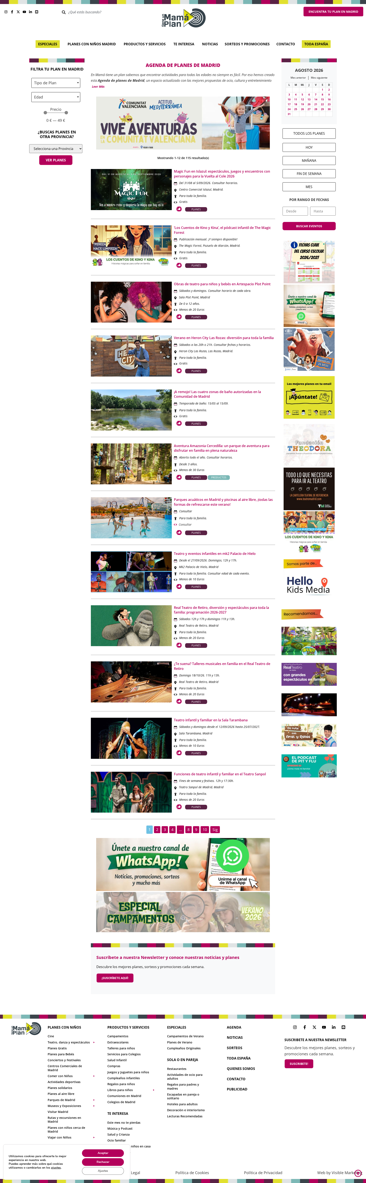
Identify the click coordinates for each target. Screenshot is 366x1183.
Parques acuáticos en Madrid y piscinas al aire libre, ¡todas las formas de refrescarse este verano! (223, 502)
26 (302, 109)
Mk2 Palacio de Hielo (193, 567)
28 (315, 109)
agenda (234, 1027)
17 (289, 104)
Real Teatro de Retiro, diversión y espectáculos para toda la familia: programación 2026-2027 (221, 610)
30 (329, 109)
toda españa (239, 1058)
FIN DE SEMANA (309, 173)
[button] (98, 86)
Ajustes (103, 1171)
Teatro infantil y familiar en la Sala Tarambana (211, 720)
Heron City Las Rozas (193, 351)
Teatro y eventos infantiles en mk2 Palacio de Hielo (215, 553)
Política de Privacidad (263, 1172)
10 (289, 99)
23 (329, 104)
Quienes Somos (241, 1068)
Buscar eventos (309, 226)
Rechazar (103, 1162)
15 (322, 99)
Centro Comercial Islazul (195, 189)
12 (302, 99)
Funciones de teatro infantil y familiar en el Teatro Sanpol (220, 774)
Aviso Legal (130, 1172)
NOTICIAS (235, 1037)
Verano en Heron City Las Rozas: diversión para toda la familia (224, 337)
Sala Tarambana (190, 733)
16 (329, 99)
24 (289, 109)
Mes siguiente (319, 77)
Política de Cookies (192, 1172)
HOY (309, 147)
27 (309, 109)
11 (295, 99)
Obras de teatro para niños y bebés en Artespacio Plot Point (222, 284)
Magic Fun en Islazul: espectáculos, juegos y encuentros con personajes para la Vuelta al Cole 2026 (222, 173)
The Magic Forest (190, 246)
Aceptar (103, 1153)
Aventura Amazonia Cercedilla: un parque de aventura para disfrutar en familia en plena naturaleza (221, 448)
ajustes (56, 1168)
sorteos (234, 1048)
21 (315, 104)
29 (322, 109)
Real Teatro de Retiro (193, 625)
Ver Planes (56, 160)
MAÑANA (309, 160)
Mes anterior (298, 77)
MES (309, 186)
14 (315, 99)
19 (302, 104)
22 (322, 104)
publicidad (237, 1089)
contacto (236, 1079)
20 (309, 104)
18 (295, 104)
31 (289, 114)
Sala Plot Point (189, 297)
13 (309, 99)
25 (295, 109)
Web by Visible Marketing (339, 1172)
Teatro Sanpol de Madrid (195, 787)
